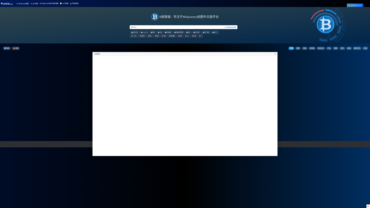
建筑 (335, 48)
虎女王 (215, 32)
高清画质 (168, 32)
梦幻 (342, 48)
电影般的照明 (179, 32)
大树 (160, 32)
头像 (194, 36)
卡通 (164, 36)
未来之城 (135, 32)
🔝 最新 (6, 48)
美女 (150, 36)
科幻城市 (197, 32)
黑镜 (153, 32)
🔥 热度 (15, 48)
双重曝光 (172, 36)
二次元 (134, 36)
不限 (291, 48)
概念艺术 (357, 48)
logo (188, 36)
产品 (329, 48)
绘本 (181, 36)
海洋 (189, 32)
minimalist (145, 32)
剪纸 (157, 36)
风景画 (312, 48)
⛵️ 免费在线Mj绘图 (355, 5)
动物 (304, 48)
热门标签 (206, 32)
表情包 (143, 36)
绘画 (349, 48)
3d (201, 36)
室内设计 (321, 48)
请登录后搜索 (231, 27)
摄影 (298, 48)
